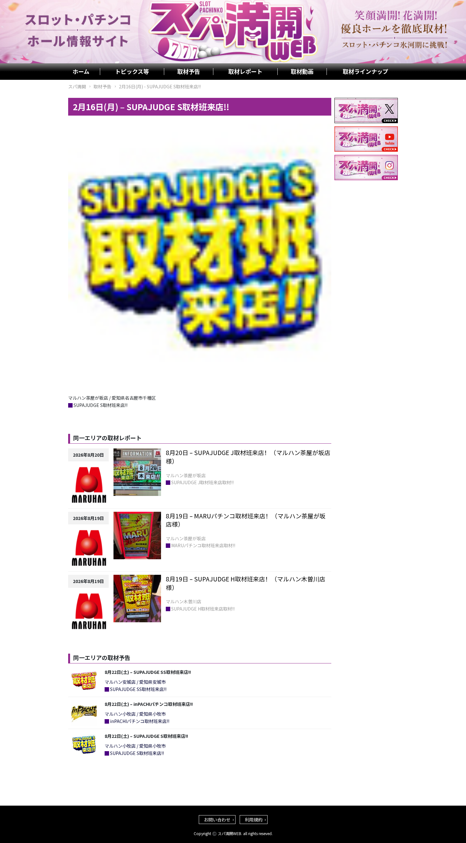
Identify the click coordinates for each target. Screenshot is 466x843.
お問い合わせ (217, 819)
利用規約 (253, 819)
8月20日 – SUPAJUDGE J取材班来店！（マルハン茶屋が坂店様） (248, 456)
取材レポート (245, 71)
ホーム (81, 71)
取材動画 (302, 71)
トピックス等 (132, 71)
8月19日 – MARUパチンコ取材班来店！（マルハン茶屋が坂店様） (246, 520)
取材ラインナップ (365, 71)
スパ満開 (77, 86)
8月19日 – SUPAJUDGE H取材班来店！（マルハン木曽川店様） (245, 583)
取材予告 (188, 71)
